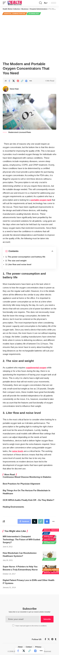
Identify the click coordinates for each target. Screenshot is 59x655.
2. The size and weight (15, 260)
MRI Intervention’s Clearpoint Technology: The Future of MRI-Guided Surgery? (21, 539)
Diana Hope (14, 89)
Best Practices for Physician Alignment (21, 484)
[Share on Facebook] (9, 81)
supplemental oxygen (36, 367)
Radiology (48, 536)
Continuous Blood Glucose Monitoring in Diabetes (27, 477)
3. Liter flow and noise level (18, 264)
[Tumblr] (55, 639)
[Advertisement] (29, 38)
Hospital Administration (14, 13)
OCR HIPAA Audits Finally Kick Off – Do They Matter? (28, 500)
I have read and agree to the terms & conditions (31, 626)
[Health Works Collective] (14, 3)
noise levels (17, 451)
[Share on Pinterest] (18, 81)
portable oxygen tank (41, 200)
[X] (49, 639)
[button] (5, 3)
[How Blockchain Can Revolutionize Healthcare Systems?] (49, 556)
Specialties (49, 539)
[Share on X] (14, 81)
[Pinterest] (52, 639)
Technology (33, 13)
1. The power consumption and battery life (25, 257)
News (46, 533)
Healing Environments (13, 507)
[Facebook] (45, 639)
